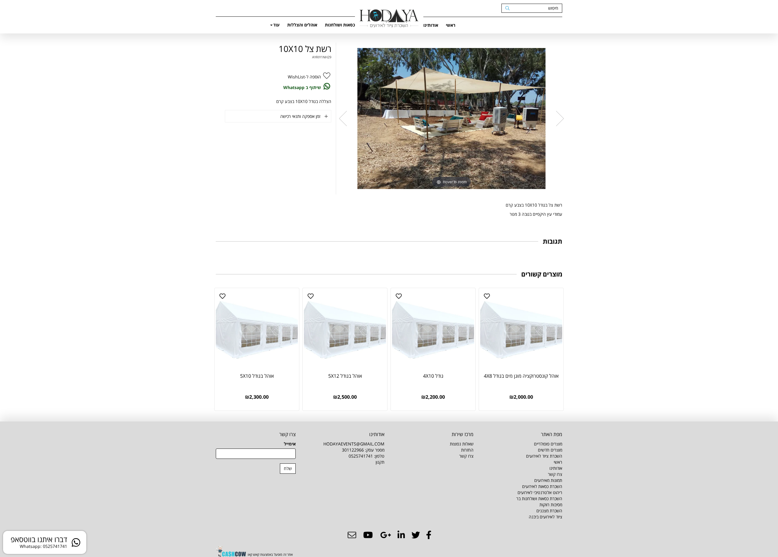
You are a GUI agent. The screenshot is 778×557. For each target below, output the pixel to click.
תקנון (380, 462)
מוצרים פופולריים (548, 444)
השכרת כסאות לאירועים (542, 486)
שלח (288, 468)
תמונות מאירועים (548, 480)
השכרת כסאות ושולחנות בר (539, 498)
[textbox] (433, 453)
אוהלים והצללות (302, 25)
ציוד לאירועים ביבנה (545, 517)
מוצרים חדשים (550, 450)
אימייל (290, 444)
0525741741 (361, 456)
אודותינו (430, 25)
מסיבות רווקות (550, 504)
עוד (276, 25)
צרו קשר (555, 474)
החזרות (467, 450)
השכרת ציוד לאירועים (544, 456)
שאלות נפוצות (461, 444)
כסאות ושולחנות (340, 25)
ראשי (450, 25)
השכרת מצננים (549, 511)
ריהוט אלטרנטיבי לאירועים (540, 492)
